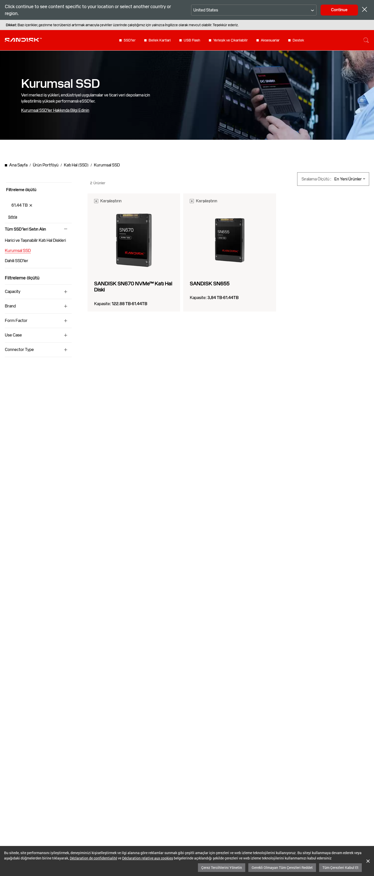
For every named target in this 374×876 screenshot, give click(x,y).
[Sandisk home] (23, 40)
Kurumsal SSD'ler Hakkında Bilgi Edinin (55, 110)
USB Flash (192, 40)
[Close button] (364, 10)
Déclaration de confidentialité (93, 858)
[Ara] (366, 40)
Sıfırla (12, 217)
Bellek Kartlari (160, 40)
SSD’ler (130, 40)
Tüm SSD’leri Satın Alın (25, 229)
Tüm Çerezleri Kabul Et (340, 867)
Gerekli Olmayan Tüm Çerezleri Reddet (282, 867)
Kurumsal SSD (18, 250)
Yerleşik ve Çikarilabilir (230, 40)
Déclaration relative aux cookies (147, 858)
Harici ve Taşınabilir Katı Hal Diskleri (35, 240)
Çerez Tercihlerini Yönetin (221, 867)
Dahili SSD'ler (16, 260)
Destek (298, 40)
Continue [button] (339, 9)
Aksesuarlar (270, 40)
